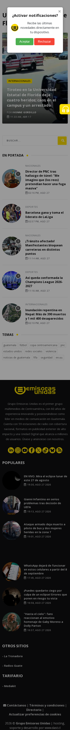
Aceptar (24, 41)
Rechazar (44, 41)
